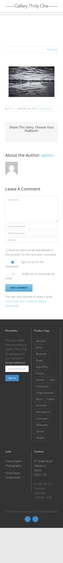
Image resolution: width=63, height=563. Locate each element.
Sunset (40, 431)
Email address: (15, 362)
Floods (40, 373)
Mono (39, 399)
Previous (52, 49)
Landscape (42, 386)
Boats (39, 360)
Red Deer (41, 405)
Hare (52, 379)
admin (11, 108)
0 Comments (46, 108)
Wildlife (40, 437)
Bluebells (41, 354)
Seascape (42, 418)
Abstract (41, 341)
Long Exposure (44, 392)
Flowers (40, 379)
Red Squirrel (43, 412)
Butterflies (42, 367)
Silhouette (42, 425)
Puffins (51, 399)
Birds (39, 347)
